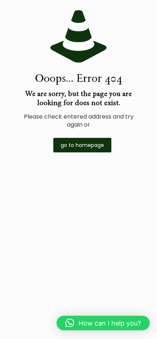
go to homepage (82, 145)
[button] (103, 323)
